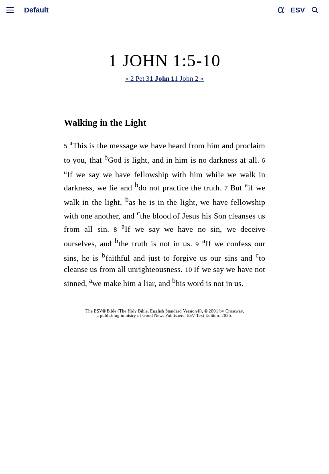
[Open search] (315, 10)
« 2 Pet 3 (137, 78)
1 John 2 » (189, 78)
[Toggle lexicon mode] (281, 10)
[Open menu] (10, 10)
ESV (297, 10)
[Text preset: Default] (36, 10)
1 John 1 (162, 78)
